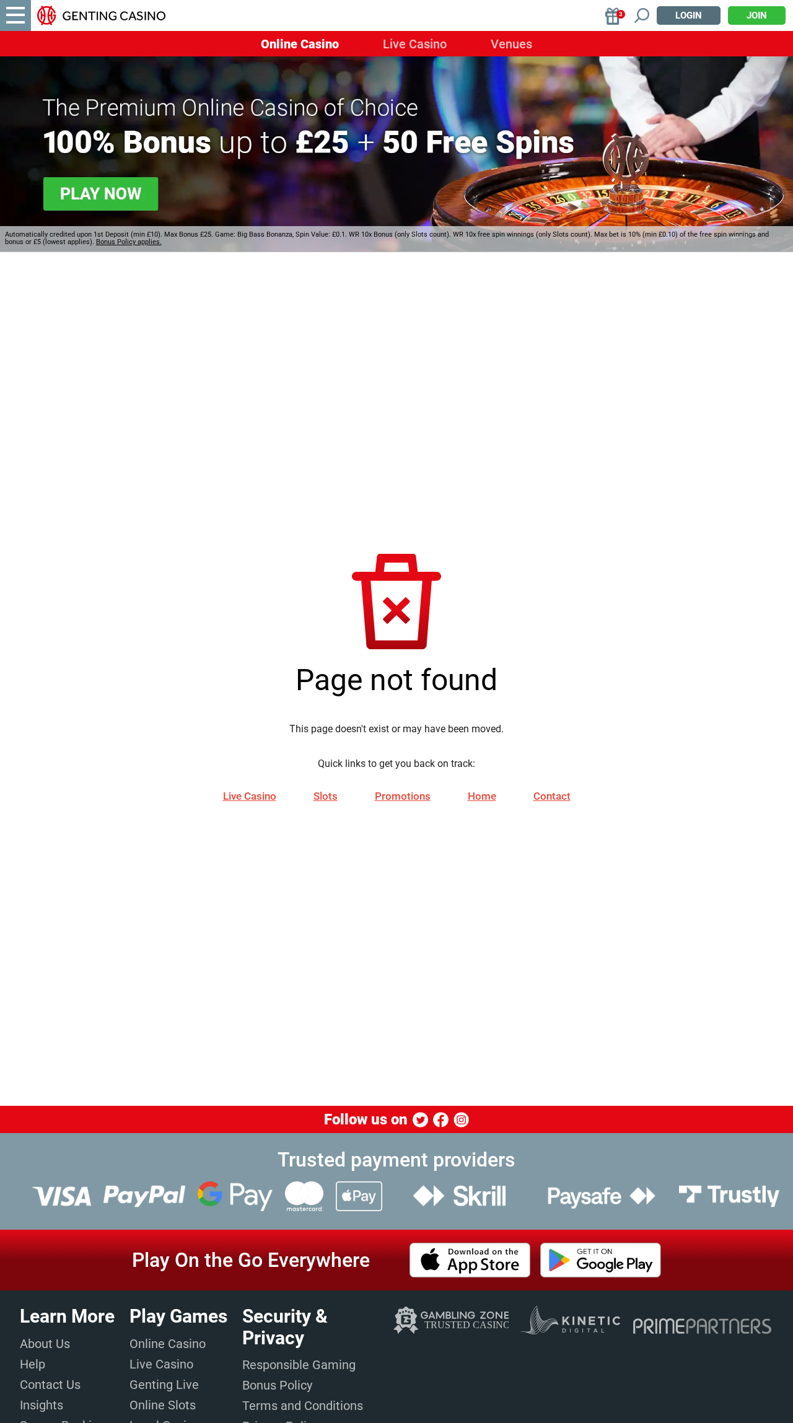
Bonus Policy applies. (129, 242)
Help (32, 1364)
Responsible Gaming (299, 1364)
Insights (41, 1405)
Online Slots (162, 1405)
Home (482, 796)
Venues (511, 44)
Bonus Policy (277, 1385)
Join (757, 15)
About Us (45, 1343)
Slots (325, 796)
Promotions (403, 796)
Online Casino (300, 44)
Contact (552, 796)
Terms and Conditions (302, 1405)
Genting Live (164, 1384)
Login (688, 15)
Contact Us (50, 1384)
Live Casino (415, 44)
